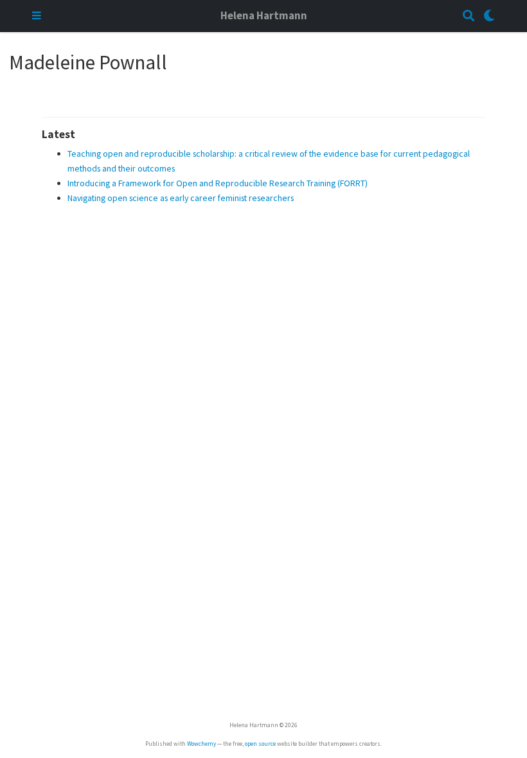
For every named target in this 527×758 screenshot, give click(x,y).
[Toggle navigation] (36, 16)
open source (260, 744)
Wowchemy (201, 744)
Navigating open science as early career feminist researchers (180, 198)
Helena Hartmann (263, 15)
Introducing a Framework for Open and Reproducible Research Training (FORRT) (217, 183)
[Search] (468, 16)
